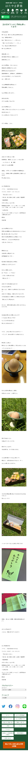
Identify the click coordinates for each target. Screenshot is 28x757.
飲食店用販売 (20, 733)
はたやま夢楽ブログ (20, 718)
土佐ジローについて (7, 718)
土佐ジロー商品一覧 (7, 722)
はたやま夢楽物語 (20, 715)
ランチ (20, 725)
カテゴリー (4, 687)
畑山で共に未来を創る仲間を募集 (14, 745)
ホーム (7, 715)
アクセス (8, 729)
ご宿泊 (7, 725)
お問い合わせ (8, 738)
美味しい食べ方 (20, 722)
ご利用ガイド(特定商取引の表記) (8, 734)
